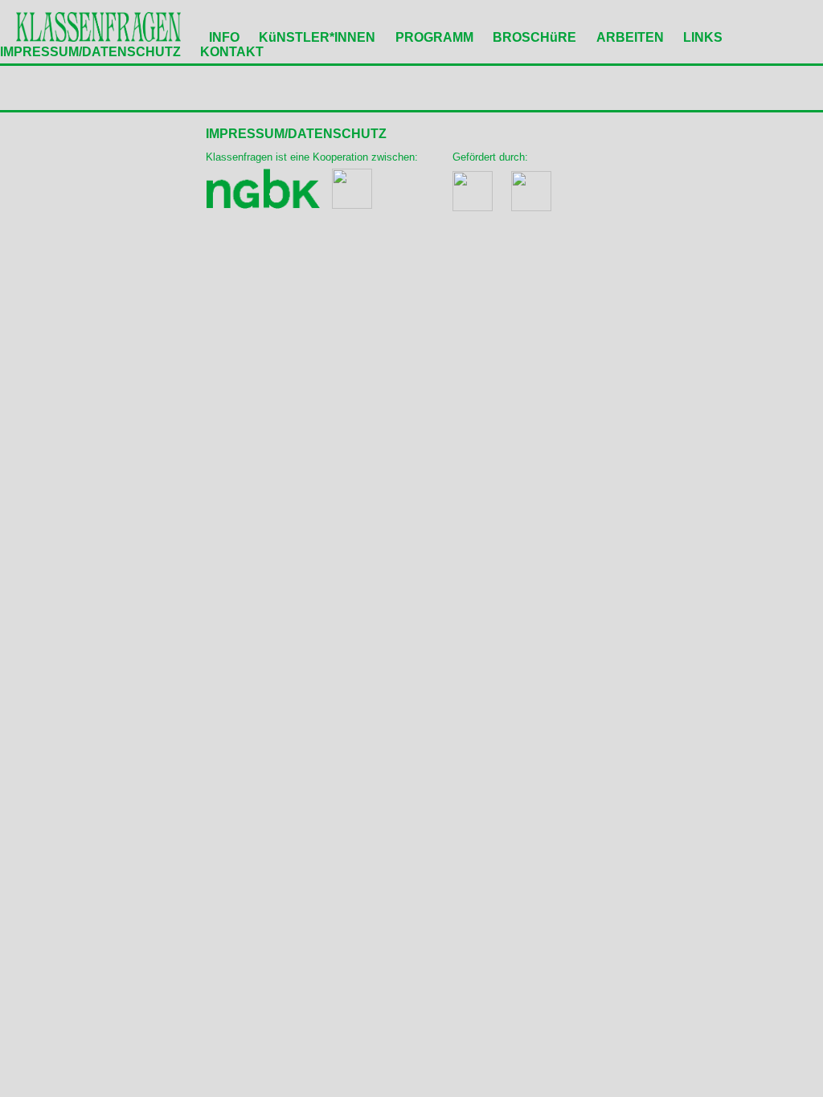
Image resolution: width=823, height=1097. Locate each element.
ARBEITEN (630, 37)
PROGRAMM (434, 37)
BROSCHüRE (534, 37)
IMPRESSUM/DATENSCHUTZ (90, 52)
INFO (224, 37)
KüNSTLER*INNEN (317, 37)
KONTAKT (232, 52)
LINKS (703, 37)
